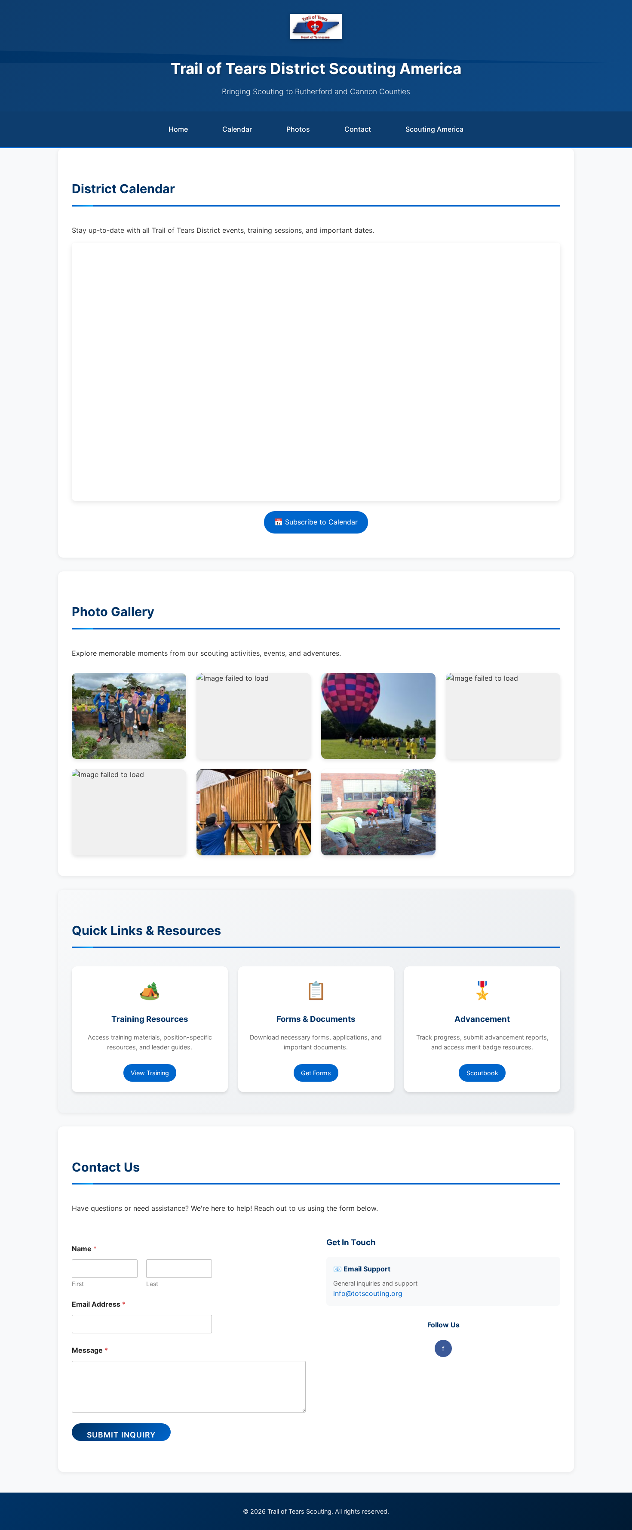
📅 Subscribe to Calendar (316, 522)
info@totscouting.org (367, 1293)
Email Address (99, 1304)
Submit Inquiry (121, 1434)
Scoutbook (482, 1073)
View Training (150, 1073)
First (78, 1283)
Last (152, 1283)
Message (90, 1350)
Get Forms (316, 1073)
